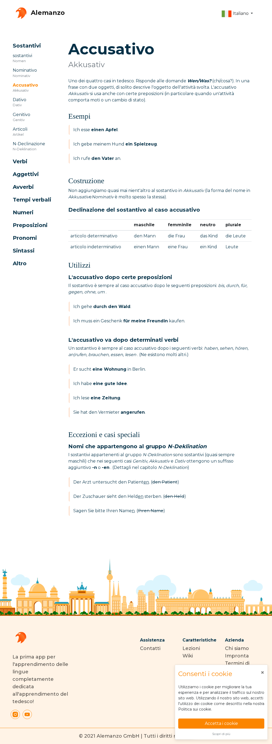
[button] (237, 13)
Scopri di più (221, 734)
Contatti (150, 648)
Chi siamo (237, 648)
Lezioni (191, 648)
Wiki (187, 656)
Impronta (237, 656)
